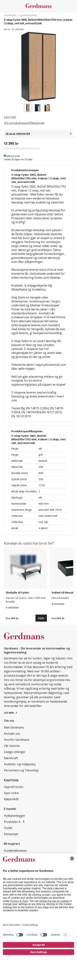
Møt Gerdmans (14, 727)
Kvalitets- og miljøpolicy (20, 764)
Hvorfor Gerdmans (16, 740)
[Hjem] (38, 6)
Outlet (8, 828)
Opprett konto (13, 787)
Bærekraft (11, 758)
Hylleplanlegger (14, 816)
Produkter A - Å (14, 822)
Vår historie (12, 746)
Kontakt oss (12, 734)
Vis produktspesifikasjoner (24, 123)
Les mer (10, 117)
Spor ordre (11, 793)
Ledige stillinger (14, 752)
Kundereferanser (15, 851)
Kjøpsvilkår (11, 799)
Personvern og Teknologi (21, 770)
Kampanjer (11, 834)
